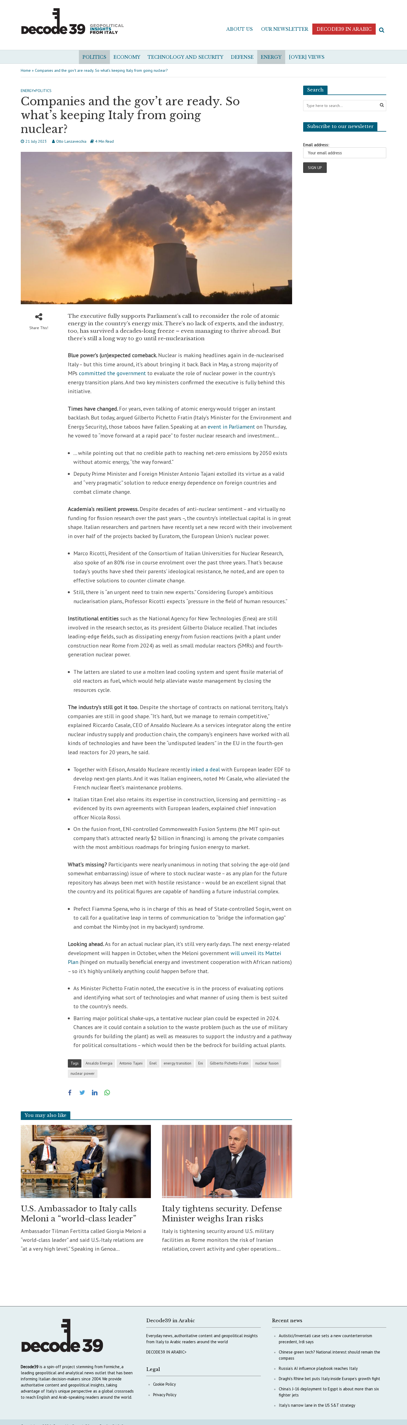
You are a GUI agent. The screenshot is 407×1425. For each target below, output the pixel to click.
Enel (153, 1063)
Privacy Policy (164, 1394)
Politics (94, 57)
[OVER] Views (306, 57)
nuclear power (83, 1073)
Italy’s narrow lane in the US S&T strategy (317, 1405)
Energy (271, 57)
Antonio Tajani (131, 1063)
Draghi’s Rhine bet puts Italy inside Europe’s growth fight (329, 1378)
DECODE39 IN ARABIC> (166, 1352)
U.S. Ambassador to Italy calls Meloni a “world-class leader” (78, 1214)
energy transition (177, 1063)
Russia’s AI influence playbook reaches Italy (318, 1368)
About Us (239, 29)
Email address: (316, 144)
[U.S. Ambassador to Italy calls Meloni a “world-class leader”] (86, 1161)
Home (26, 70)
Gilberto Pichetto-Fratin (229, 1063)
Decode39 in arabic (344, 29)
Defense (242, 57)
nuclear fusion (267, 1063)
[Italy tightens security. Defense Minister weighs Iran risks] (227, 1161)
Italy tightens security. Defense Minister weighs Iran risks (222, 1214)
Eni (200, 1063)
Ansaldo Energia (99, 1063)
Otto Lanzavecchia (71, 141)
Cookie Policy (164, 1384)
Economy (127, 57)
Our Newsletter (284, 29)
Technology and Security (185, 57)
